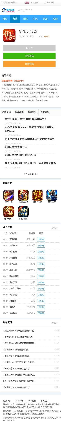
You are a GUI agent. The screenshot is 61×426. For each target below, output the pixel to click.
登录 (27, 3)
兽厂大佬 (13, 295)
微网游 (21, 36)
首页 (5, 19)
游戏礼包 (32, 112)
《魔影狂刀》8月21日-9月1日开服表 (19, 375)
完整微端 (29, 56)
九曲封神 (13, 301)
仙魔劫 (12, 307)
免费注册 (34, 3)
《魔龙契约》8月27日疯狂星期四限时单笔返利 (20, 343)
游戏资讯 (6, 112)
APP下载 (50, 3)
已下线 (29, 48)
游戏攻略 (19, 112)
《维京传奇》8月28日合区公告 (16, 356)
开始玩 (41, 239)
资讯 (25, 19)
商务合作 (19, 401)
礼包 (35, 19)
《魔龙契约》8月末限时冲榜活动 (17, 337)
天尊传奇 (13, 239)
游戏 (15, 19)
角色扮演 (30, 36)
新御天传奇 (28, 31)
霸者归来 (13, 264)
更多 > (55, 228)
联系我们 (32, 401)
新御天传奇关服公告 (16, 147)
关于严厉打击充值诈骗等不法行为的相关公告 (30, 139)
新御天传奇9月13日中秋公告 (20, 155)
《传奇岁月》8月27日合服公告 (16, 387)
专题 (45, 19)
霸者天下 (13, 282)
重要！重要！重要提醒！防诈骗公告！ (26, 119)
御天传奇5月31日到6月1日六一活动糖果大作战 (30, 163)
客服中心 (7, 401)
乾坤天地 (13, 270)
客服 (55, 19)
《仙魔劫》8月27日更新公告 (15, 349)
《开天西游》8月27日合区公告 (16, 368)
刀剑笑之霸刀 (15, 289)
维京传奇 (13, 252)
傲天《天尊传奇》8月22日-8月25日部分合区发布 (20, 381)
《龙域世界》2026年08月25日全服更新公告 (20, 362)
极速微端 (29, 64)
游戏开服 (45, 112)
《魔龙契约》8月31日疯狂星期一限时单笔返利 (20, 330)
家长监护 (44, 401)
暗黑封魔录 (14, 276)
